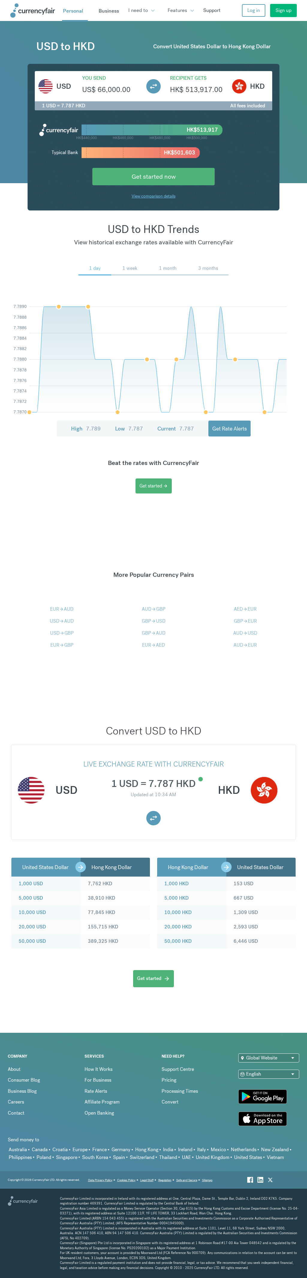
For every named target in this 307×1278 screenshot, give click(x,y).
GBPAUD (153, 633)
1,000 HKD (176, 883)
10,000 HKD (178, 912)
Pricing (169, 1080)
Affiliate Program (102, 1102)
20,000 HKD (178, 927)
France (99, 1149)
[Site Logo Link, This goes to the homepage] (34, 10)
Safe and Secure (186, 1180)
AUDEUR (245, 645)
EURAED (153, 645)
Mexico (218, 1149)
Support (211, 10)
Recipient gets (188, 78)
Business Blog (22, 1091)
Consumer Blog (24, 1080)
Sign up (283, 10)
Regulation (164, 1180)
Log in (253, 10)
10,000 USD (32, 912)
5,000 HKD (176, 898)
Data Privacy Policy (100, 1180)
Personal (73, 10)
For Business (98, 1080)
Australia (18, 1149)
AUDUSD (245, 633)
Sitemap (207, 1180)
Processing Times (180, 1091)
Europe (80, 1149)
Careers (16, 1102)
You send (94, 78)
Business (109, 10)
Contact (16, 1113)
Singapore (66, 1157)
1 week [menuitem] (129, 268)
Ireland (185, 1149)
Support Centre (178, 1069)
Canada (40, 1149)
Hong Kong (146, 1149)
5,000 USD (31, 898)
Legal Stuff (147, 1180)
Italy (201, 1149)
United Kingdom (212, 1157)
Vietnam (275, 1157)
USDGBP (62, 633)
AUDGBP (153, 609)
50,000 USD (32, 941)
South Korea (95, 1157)
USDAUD (62, 621)
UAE (186, 1157)
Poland (44, 1157)
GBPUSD (153, 621)
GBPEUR (245, 621)
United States (248, 1157)
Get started (153, 486)
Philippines (20, 1157)
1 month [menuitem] (168, 268)
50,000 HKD (178, 941)
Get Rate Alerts (229, 428)
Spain (119, 1157)
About (14, 1069)
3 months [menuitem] (208, 268)
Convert (170, 1102)
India (168, 1149)
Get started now (154, 176)
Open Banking (99, 1113)
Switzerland (142, 1157)
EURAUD (61, 609)
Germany (121, 1149)
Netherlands (243, 1149)
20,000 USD (32, 927)
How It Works (98, 1069)
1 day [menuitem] (95, 268)
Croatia (60, 1149)
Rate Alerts (96, 1091)
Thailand (168, 1157)
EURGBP (61, 645)
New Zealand (275, 1149)
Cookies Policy (126, 1180)
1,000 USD (31, 883)
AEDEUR (245, 609)
